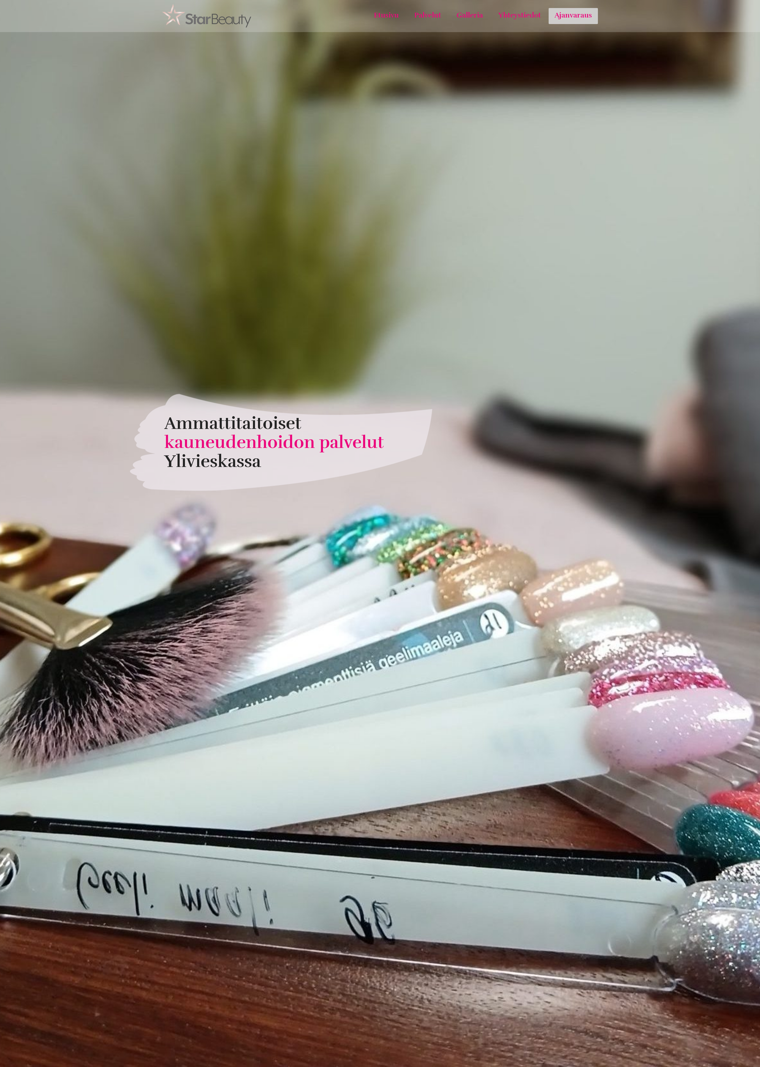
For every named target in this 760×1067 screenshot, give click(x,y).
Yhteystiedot (519, 15)
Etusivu (386, 15)
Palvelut (427, 15)
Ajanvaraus (573, 15)
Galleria (470, 15)
